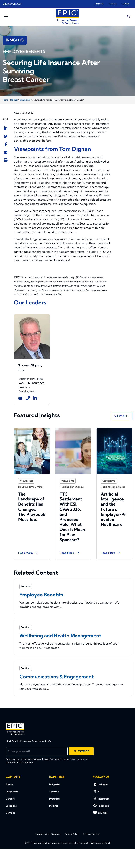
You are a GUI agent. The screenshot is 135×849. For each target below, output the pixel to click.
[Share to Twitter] (6, 136)
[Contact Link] (20, 398)
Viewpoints (25, 100)
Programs (54, 798)
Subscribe (81, 751)
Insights (14, 100)
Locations (99, 3)
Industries (54, 784)
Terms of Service (91, 834)
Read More (25, 553)
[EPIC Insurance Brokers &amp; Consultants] (15, 729)
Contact (125, 3)
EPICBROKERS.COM (12, 3)
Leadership (12, 791)
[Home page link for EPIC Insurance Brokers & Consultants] (67, 17)
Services (54, 791)
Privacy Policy (49, 759)
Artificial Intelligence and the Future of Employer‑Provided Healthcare (113, 509)
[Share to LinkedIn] (5, 128)
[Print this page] (6, 160)
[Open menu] (6, 16)
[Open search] (128, 16)
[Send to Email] (5, 152)
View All (121, 416)
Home (5, 100)
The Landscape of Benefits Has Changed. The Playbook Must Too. (31, 506)
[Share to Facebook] (6, 144)
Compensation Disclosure (48, 834)
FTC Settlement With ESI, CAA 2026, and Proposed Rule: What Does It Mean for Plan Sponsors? (72, 516)
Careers (112, 3)
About (9, 784)
